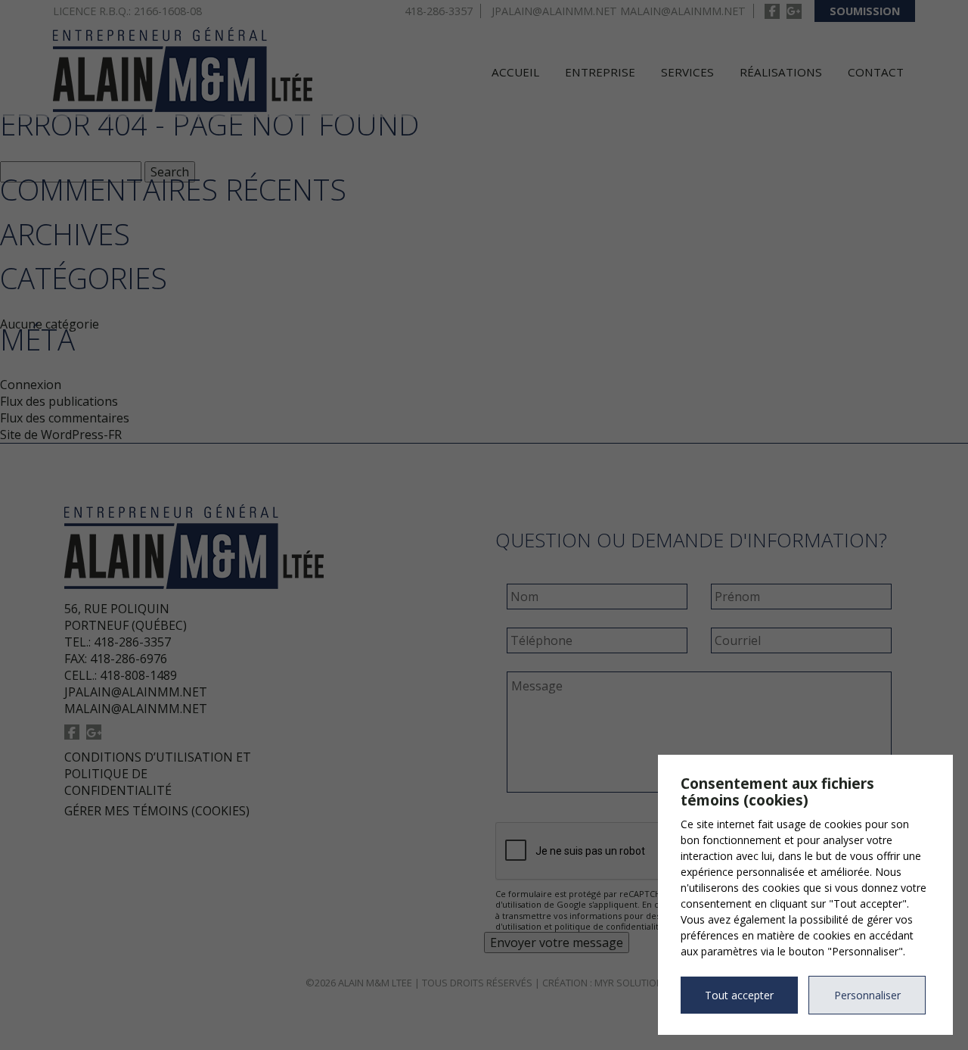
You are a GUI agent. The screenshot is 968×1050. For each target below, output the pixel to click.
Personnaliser (867, 995)
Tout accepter (739, 995)
